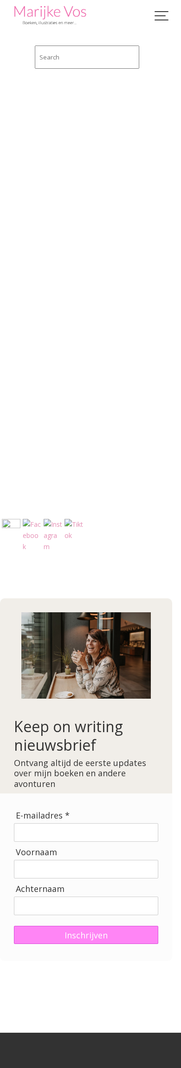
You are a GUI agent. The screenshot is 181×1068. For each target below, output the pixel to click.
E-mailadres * (43, 815)
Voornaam (36, 852)
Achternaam (40, 889)
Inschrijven (86, 935)
